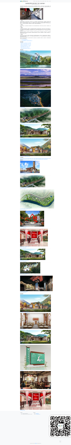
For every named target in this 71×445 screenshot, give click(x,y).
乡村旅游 (48, 158)
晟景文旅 (36, 443)
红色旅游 (27, 158)
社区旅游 (42, 158)
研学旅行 (44, 158)
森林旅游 (30, 158)
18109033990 (37, 413)
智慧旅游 (40, 158)
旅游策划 (46, 158)
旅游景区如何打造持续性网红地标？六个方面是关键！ (26, 45)
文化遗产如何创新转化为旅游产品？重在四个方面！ (26, 48)
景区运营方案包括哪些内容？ (25, 39)
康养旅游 (29, 158)
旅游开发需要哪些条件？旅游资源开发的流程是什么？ (27, 40)
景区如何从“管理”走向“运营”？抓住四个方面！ (25, 47)
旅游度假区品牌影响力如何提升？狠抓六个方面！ (25, 46)
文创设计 (32, 158)
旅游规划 (21, 158)
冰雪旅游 (50, 158)
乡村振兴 (34, 158)
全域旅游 (36, 158)
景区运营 (38, 158)
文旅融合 (23, 158)
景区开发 (25, 158)
